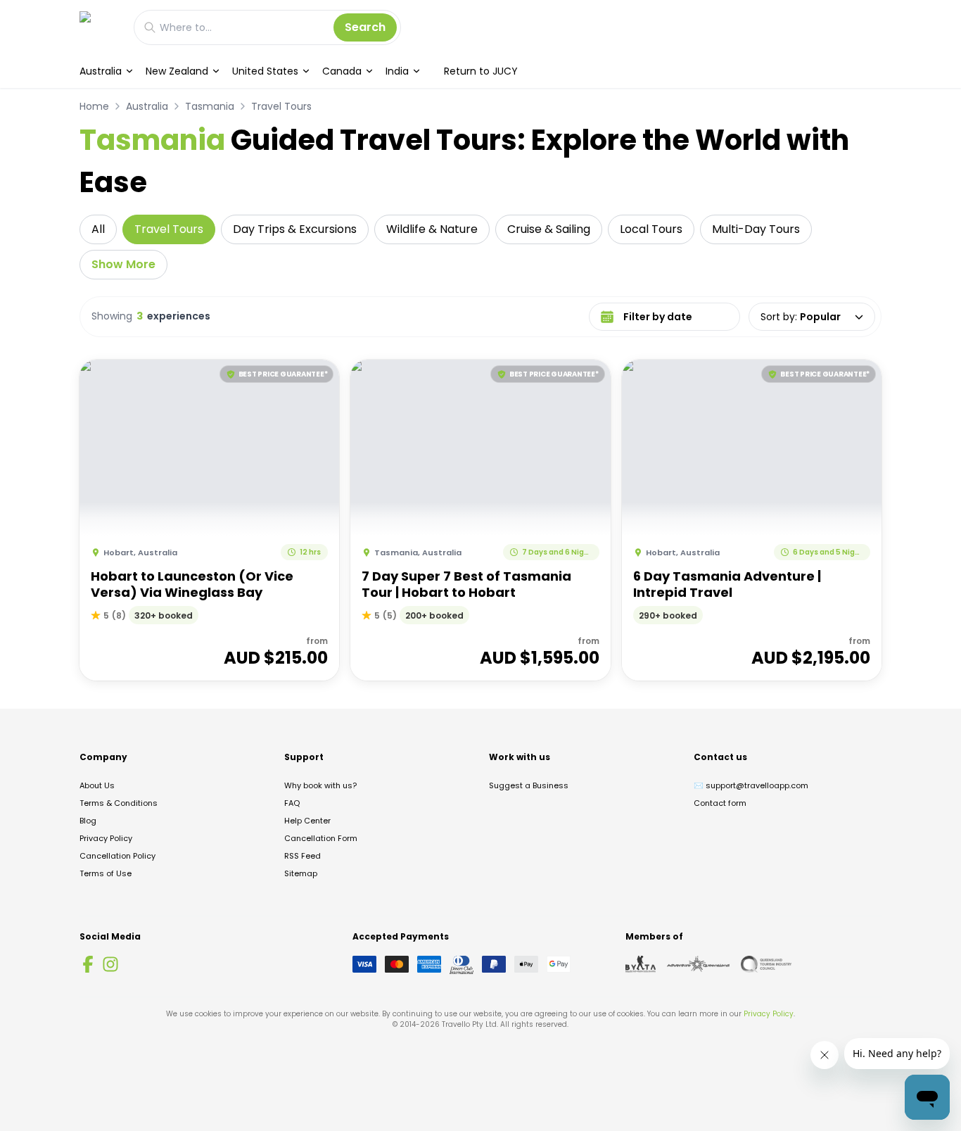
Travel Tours (281, 106)
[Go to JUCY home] (99, 27)
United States (265, 71)
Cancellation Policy (117, 855)
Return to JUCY (481, 71)
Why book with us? (320, 785)
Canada (342, 71)
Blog (87, 820)
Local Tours (651, 229)
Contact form (720, 803)
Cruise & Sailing (548, 229)
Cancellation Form (320, 838)
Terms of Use (105, 873)
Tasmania (209, 106)
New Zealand (177, 71)
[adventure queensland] (698, 964)
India (397, 71)
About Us (97, 785)
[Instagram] (110, 964)
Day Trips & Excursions (295, 229)
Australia (100, 71)
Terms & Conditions (118, 803)
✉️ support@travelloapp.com (751, 785)
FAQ (292, 803)
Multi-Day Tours (756, 229)
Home (94, 106)
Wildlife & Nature (432, 229)
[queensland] (766, 964)
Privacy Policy (105, 838)
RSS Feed (302, 855)
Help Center (307, 820)
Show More (123, 264)
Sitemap (300, 873)
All (98, 229)
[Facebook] (87, 964)
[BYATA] (640, 964)
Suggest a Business (528, 785)
